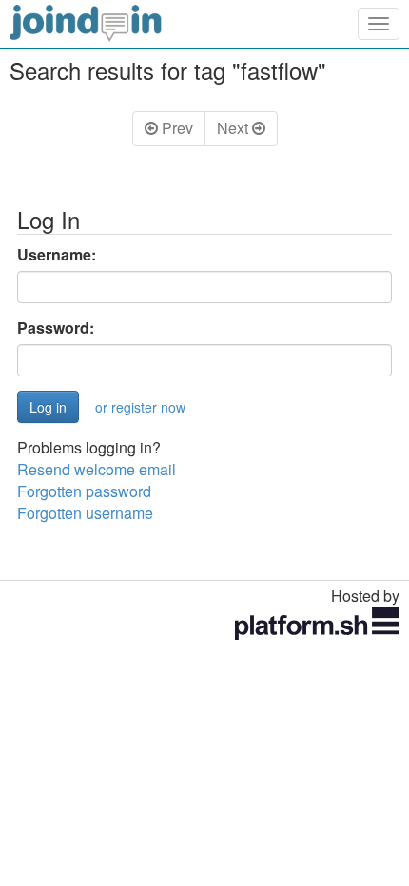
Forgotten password (84, 491)
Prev (175, 128)
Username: (56, 254)
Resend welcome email (96, 469)
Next (234, 128)
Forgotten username (85, 513)
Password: (55, 328)
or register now (140, 406)
